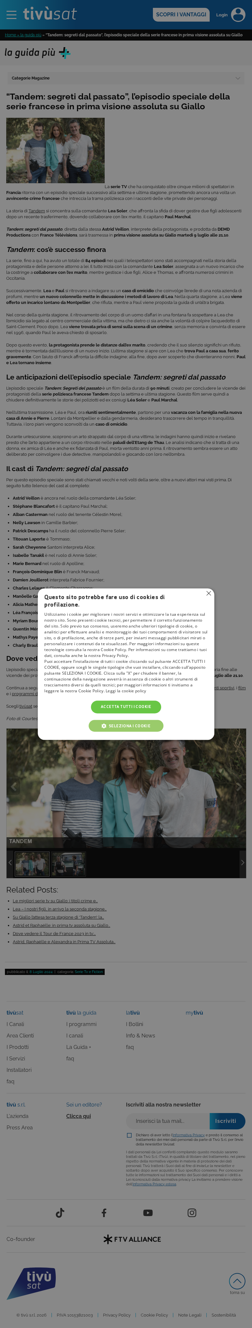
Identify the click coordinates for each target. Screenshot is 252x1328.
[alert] (126, 664)
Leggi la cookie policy (126, 691)
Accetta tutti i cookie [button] (126, 706)
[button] (126, 726)
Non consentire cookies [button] (208, 593)
